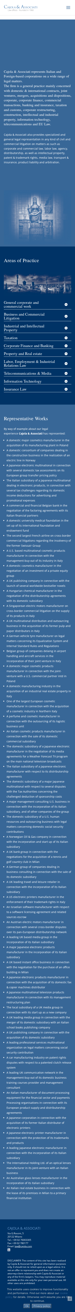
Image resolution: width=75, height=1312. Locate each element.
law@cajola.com (23, 1246)
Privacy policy (41, 1306)
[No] (70, 1298)
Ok (26, 1306)
